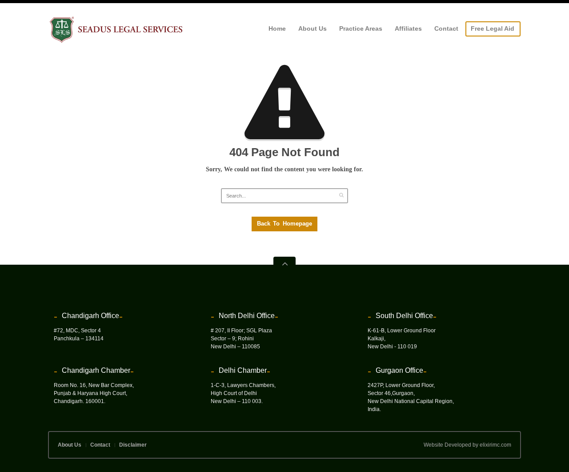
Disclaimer (133, 445)
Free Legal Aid (492, 28)
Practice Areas (360, 28)
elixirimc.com (495, 445)
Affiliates (408, 28)
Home (277, 28)
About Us (312, 28)
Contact (446, 28)
